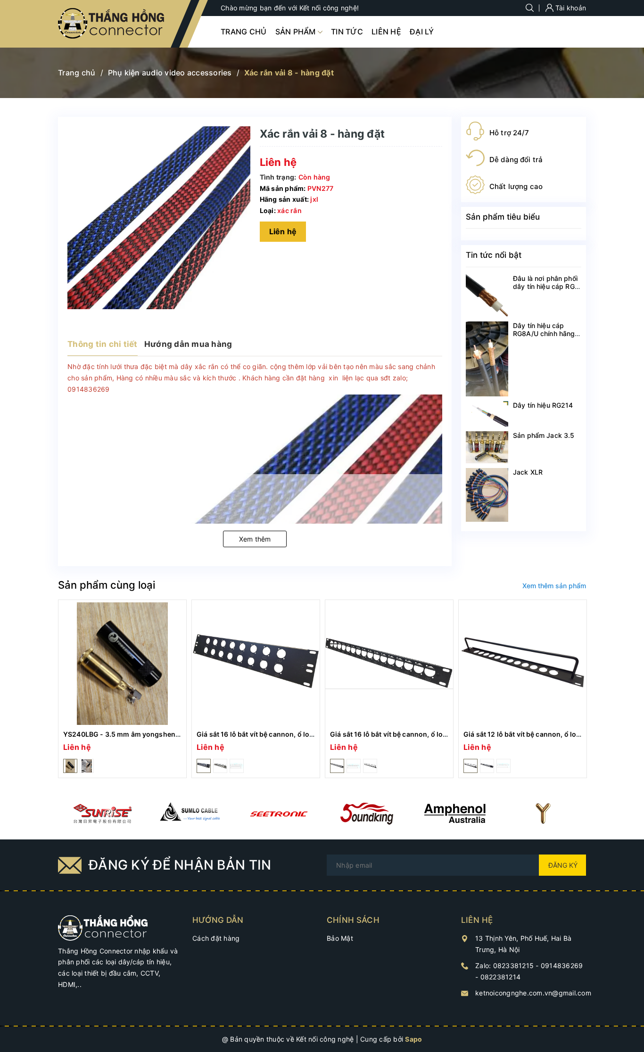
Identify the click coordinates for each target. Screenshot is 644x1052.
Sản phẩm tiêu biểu (503, 217)
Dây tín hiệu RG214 (543, 405)
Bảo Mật (340, 938)
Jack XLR (528, 472)
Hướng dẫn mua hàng (188, 344)
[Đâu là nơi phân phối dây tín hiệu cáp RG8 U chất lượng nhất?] (487, 295)
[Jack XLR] (487, 495)
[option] (122, 689)
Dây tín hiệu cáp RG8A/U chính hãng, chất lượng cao (545, 333)
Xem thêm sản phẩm (554, 586)
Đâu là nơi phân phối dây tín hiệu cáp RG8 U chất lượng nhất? (546, 286)
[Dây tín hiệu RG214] (487, 414)
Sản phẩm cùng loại (106, 585)
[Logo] (112, 24)
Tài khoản (569, 8)
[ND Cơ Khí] (102, 813)
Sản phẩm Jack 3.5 (543, 435)
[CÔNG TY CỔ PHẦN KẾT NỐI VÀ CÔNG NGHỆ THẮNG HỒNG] (103, 927)
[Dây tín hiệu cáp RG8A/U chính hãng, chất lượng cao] (487, 358)
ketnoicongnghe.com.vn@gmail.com (533, 993)
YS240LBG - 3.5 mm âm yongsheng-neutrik (134, 734)
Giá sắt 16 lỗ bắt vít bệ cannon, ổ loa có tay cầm (273, 734)
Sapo (413, 1039)
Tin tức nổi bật (493, 255)
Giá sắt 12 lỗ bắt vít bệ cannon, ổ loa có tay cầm (540, 734)
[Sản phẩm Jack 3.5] (487, 447)
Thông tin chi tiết (102, 344)
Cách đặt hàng (215, 938)
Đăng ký (563, 865)
